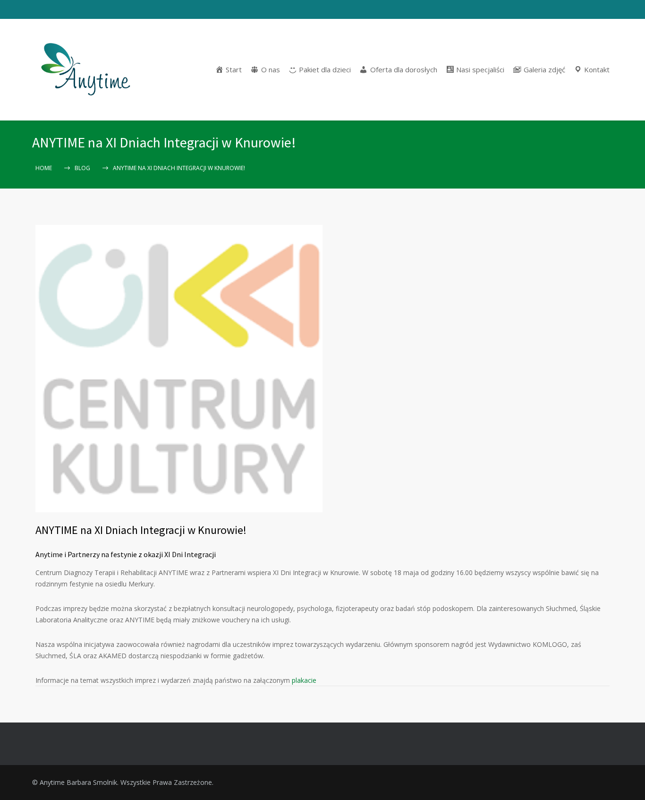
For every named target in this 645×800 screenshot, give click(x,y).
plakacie (304, 680)
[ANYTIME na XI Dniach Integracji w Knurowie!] (178, 368)
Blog (82, 168)
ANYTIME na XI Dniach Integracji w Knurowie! (140, 530)
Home (43, 168)
